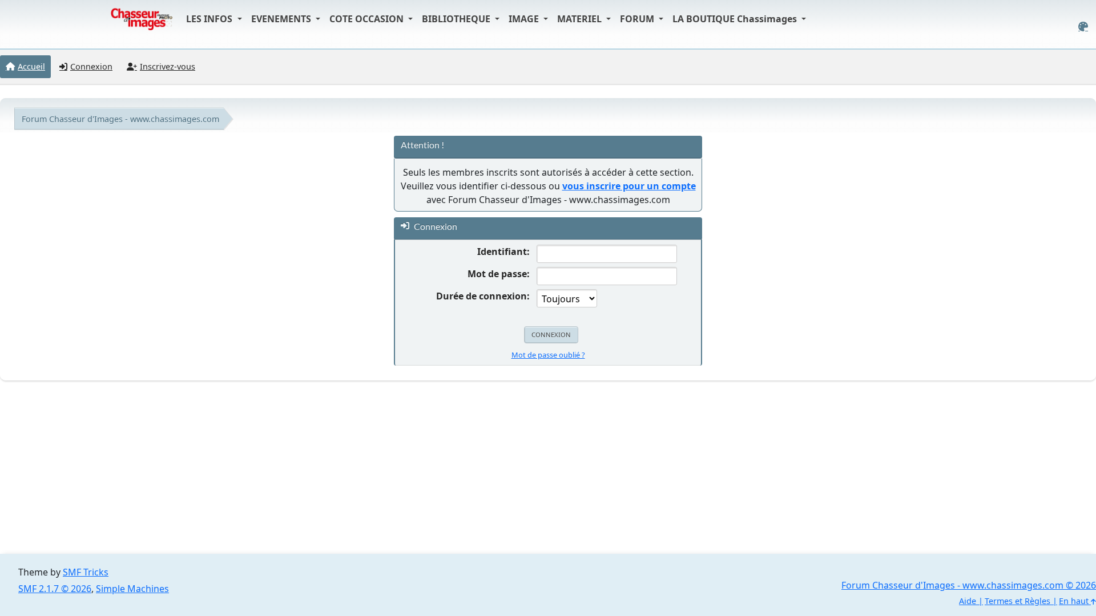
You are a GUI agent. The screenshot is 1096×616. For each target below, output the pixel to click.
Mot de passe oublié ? (548, 355)
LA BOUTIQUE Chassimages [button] (735, 19)
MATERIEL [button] (580, 19)
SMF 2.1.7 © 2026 (54, 588)
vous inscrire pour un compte (629, 186)
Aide (967, 600)
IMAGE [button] (525, 19)
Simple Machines (132, 588)
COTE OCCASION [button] (367, 19)
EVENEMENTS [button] (282, 19)
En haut (1075, 600)
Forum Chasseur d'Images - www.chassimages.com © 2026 (968, 585)
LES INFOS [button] (210, 19)
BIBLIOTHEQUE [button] (457, 19)
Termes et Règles (1017, 600)
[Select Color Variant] (1083, 26)
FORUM (638, 19)
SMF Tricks (85, 572)
